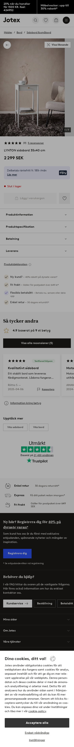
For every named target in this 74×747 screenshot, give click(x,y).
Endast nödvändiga (37, 733)
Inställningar (37, 740)
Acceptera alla (37, 723)
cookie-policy (37, 711)
